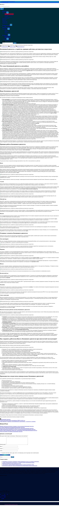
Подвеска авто (7, 36)
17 (0, 496)
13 (4, 495)
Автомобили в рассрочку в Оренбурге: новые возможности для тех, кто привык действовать (20, 461)
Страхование (4, 23)
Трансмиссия (4, 29)
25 (2, 498)
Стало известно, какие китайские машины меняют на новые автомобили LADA (18, 464)
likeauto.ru (2, 4)
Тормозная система (6, 27)
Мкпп (6, 32)
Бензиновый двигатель (9, 14)
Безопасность (5, 11)
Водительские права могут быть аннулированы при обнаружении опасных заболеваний (19, 465)
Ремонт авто (4, 22)
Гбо (5, 26)
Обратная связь (5, 2)
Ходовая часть (5, 35)
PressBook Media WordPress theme (11, 504)
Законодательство (5, 18)
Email (1, 448)
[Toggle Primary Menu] (2, 9)
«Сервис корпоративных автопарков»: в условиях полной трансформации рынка (18, 462)
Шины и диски (8, 37)
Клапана (6, 16)
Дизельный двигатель (9, 15)
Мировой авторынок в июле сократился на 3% (11, 463)
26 (3, 498)
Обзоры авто (4, 21)
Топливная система (6, 25)
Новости (4, 20)
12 (3, 495)
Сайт (1, 450)
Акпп (6, 30)
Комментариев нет (20, 46)
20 (4, 496)
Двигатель (4, 12)
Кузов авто (4, 19)
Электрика (4, 39)
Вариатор (6, 31)
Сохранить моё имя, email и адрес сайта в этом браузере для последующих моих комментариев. (20, 452)
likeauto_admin (13, 46)
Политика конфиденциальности (8, 1)
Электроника (7, 40)
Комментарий (3, 444)
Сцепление (7, 33)
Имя (1, 446)
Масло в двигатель (8, 17)
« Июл (1, 500)
